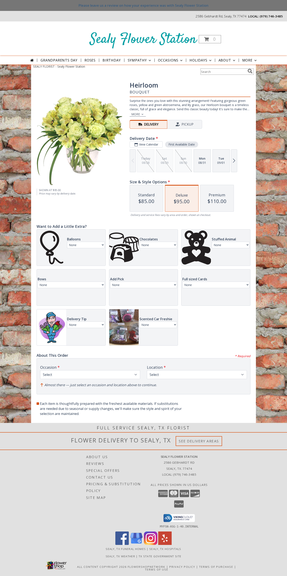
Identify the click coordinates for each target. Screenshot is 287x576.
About (225, 60)
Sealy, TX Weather (120, 556)
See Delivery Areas (199, 441)
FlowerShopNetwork (146, 567)
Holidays (198, 60)
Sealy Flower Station (143, 39)
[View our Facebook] (122, 544)
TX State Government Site (160, 556)
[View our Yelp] (165, 544)
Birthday (112, 60)
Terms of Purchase (216, 567)
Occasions (168, 60)
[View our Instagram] (150, 544)
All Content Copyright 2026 (102, 567)
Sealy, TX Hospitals (165, 549)
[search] (250, 71)
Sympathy (137, 60)
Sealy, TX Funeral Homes (126, 549)
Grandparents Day (59, 60)
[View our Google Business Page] (136, 544)
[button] (210, 39)
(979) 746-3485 (271, 16)
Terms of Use (156, 569)
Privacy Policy (182, 567)
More (247, 60)
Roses (90, 60)
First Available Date (182, 144)
